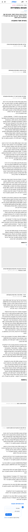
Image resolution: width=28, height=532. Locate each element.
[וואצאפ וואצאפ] (5, 1)
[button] (22, 1)
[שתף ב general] (2, 2)
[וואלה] (14, 1)
